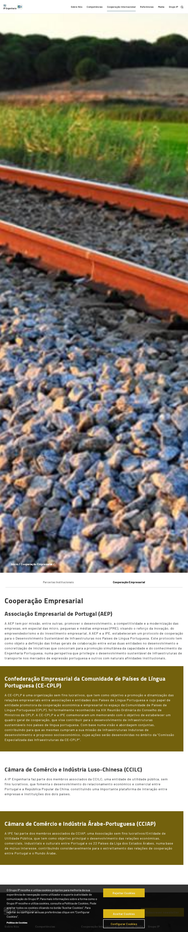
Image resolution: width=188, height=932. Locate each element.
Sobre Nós (76, 6)
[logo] (13, 7)
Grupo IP (173, 6)
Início (14, 564)
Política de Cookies (17, 922)
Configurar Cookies (124, 924)
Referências (146, 6)
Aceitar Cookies (124, 913)
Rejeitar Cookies (124, 893)
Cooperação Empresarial (129, 582)
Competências (95, 6)
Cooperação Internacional (121, 6)
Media (161, 6)
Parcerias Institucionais (58, 582)
